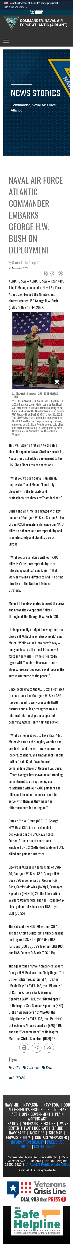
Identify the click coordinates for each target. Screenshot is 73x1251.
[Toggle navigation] (6, 41)
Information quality (27, 1142)
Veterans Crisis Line (39, 1123)
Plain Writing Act (45, 1116)
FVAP (27, 1128)
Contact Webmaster (51, 1137)
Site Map (55, 1132)
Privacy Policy (18, 1137)
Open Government (36, 1114)
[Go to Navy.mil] (36, 12)
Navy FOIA (51, 1104)
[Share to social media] (52, 273)
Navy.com (31, 1104)
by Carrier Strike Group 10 (24, 263)
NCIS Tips (37, 1132)
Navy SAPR (17, 1132)
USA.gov (11, 1123)
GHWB (16, 1067)
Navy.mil (11, 1104)
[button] (16, 7)
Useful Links (44, 1146)
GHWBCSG (19, 1078)
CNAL (49, 1067)
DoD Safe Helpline (48, 1128)
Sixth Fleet (33, 1067)
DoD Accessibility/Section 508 (39, 1107)
